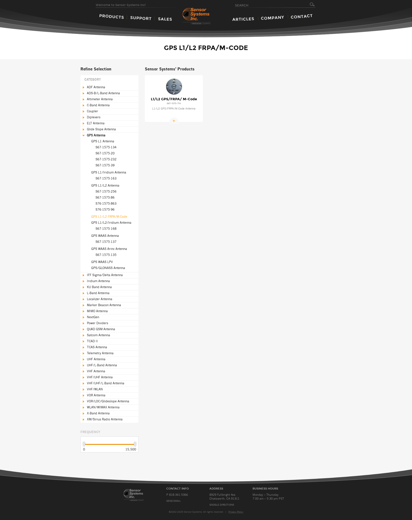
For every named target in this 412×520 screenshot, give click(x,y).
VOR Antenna (96, 395)
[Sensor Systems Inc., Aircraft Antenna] (204, 16)
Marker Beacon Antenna (104, 305)
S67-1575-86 (105, 197)
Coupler (92, 111)
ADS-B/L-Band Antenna (103, 93)
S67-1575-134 (106, 147)
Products (111, 16)
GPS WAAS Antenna (105, 235)
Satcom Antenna (98, 335)
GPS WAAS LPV (102, 262)
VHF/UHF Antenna (100, 377)
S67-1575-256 (106, 191)
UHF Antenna (96, 359)
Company (272, 18)
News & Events (243, 19)
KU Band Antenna (99, 287)
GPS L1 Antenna (102, 141)
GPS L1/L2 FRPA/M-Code (109, 216)
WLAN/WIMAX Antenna (103, 407)
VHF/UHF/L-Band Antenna (105, 383)
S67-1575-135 (106, 255)
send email (173, 501)
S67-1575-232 (106, 159)
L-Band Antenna (98, 293)
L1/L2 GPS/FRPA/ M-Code (174, 99)
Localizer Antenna (99, 299)
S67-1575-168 (106, 228)
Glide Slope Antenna (101, 129)
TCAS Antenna (97, 347)
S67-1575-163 (106, 178)
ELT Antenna (96, 123)
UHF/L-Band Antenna (102, 365)
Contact (301, 16)
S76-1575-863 (106, 203)
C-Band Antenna (98, 105)
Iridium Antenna (98, 281)
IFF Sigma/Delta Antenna (105, 275)
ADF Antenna (96, 87)
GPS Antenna (96, 135)
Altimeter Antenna (100, 99)
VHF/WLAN (95, 389)
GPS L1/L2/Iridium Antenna (111, 222)
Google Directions (221, 505)
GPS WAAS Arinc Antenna (109, 249)
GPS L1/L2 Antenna (105, 185)
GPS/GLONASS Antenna (108, 268)
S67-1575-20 (105, 153)
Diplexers (93, 117)
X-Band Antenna (98, 413)
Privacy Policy (235, 512)
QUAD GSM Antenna (101, 329)
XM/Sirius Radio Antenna (105, 419)
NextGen (93, 317)
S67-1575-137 (106, 241)
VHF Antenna (96, 371)
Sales (165, 19)
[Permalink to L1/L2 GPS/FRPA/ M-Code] (174, 86)
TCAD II (92, 341)
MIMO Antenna (97, 311)
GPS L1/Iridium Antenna (108, 172)
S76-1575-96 (105, 209)
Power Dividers (97, 323)
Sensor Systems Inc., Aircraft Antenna (139, 495)
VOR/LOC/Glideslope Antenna (108, 401)
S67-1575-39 (105, 165)
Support (140, 18)
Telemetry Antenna (100, 353)
